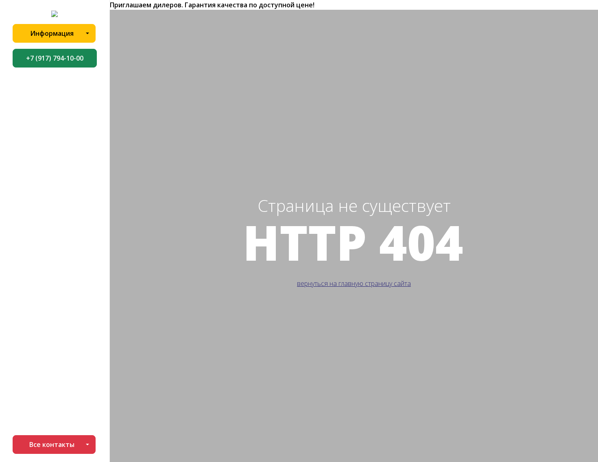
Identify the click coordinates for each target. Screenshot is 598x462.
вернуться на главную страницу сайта (354, 283)
